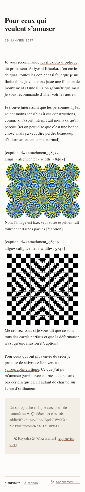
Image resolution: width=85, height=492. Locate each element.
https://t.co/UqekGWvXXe (46, 419)
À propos (31, 483)
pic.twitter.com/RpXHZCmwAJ (34, 425)
